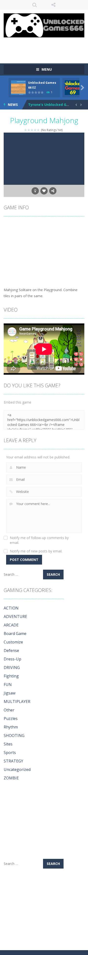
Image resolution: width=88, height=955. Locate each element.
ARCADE (11, 625)
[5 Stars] (38, 130)
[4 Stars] (35, 130)
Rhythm (11, 727)
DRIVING (12, 667)
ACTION (11, 608)
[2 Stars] (29, 130)
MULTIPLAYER (17, 701)
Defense (11, 650)
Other (9, 710)
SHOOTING (14, 735)
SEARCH (34, 5)
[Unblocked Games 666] (44, 25)
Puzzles (11, 718)
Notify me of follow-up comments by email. (39, 540)
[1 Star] (25, 130)
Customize (13, 642)
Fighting (11, 676)
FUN (8, 684)
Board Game (15, 633)
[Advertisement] (46, 47)
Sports (10, 752)
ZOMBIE (11, 778)
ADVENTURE (15, 616)
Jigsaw (9, 693)
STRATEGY (13, 761)
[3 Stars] (32, 130)
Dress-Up (12, 659)
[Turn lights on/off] (35, 190)
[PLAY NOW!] (18, 87)
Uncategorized (17, 769)
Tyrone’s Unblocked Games (52, 104)
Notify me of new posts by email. (36, 551)
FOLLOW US (53, 5)
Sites (8, 744)
